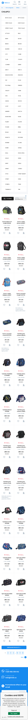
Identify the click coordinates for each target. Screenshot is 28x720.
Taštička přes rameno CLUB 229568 (7, 482)
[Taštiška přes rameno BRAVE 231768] (21, 322)
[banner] (7, 3)
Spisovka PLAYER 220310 (21, 594)
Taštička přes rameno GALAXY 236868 (21, 446)
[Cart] (19, 3)
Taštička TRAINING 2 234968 (7, 374)
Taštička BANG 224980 (7, 558)
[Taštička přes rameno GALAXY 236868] (21, 434)
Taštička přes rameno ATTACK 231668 (21, 482)
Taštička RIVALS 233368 (7, 410)
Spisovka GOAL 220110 (21, 630)
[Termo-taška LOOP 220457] (21, 246)
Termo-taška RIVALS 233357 (21, 222)
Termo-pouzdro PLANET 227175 (21, 294)
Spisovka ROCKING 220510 (7, 594)
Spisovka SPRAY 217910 (20, 558)
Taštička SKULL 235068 (21, 374)
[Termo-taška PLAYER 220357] (7, 246)
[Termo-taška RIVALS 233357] (21, 210)
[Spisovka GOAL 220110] (21, 618)
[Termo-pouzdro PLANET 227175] (21, 282)
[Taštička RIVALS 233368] (7, 398)
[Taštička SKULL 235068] (21, 362)
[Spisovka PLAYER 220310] (21, 582)
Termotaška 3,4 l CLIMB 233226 (7, 222)
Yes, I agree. (14, 713)
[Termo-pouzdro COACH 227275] (7, 322)
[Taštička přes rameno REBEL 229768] (7, 434)
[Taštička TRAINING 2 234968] (7, 362)
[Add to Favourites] (4, 233)
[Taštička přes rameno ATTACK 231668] (21, 470)
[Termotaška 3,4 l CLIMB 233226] (7, 210)
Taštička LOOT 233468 (21, 522)
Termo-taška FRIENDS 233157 (7, 294)
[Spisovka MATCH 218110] (7, 618)
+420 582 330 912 (12, 672)
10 (17, 653)
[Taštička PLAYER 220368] (7, 510)
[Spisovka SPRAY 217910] (21, 546)
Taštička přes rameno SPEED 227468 (21, 410)
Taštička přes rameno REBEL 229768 (7, 446)
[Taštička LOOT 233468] (21, 510)
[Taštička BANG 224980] (7, 546)
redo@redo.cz (10, 678)
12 (22, 653)
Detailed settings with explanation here (14, 716)
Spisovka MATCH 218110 (7, 630)
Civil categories (9, 7)
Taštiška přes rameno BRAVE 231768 (21, 334)
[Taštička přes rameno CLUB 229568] (7, 470)
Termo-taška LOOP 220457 (21, 258)
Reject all (14, 710)
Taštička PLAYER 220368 (7, 522)
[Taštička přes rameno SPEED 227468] (21, 398)
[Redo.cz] (2, 7)
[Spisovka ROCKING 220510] (7, 582)
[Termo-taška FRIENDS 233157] (7, 282)
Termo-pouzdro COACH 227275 (7, 334)
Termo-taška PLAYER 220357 (7, 258)
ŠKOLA (17, 7)
